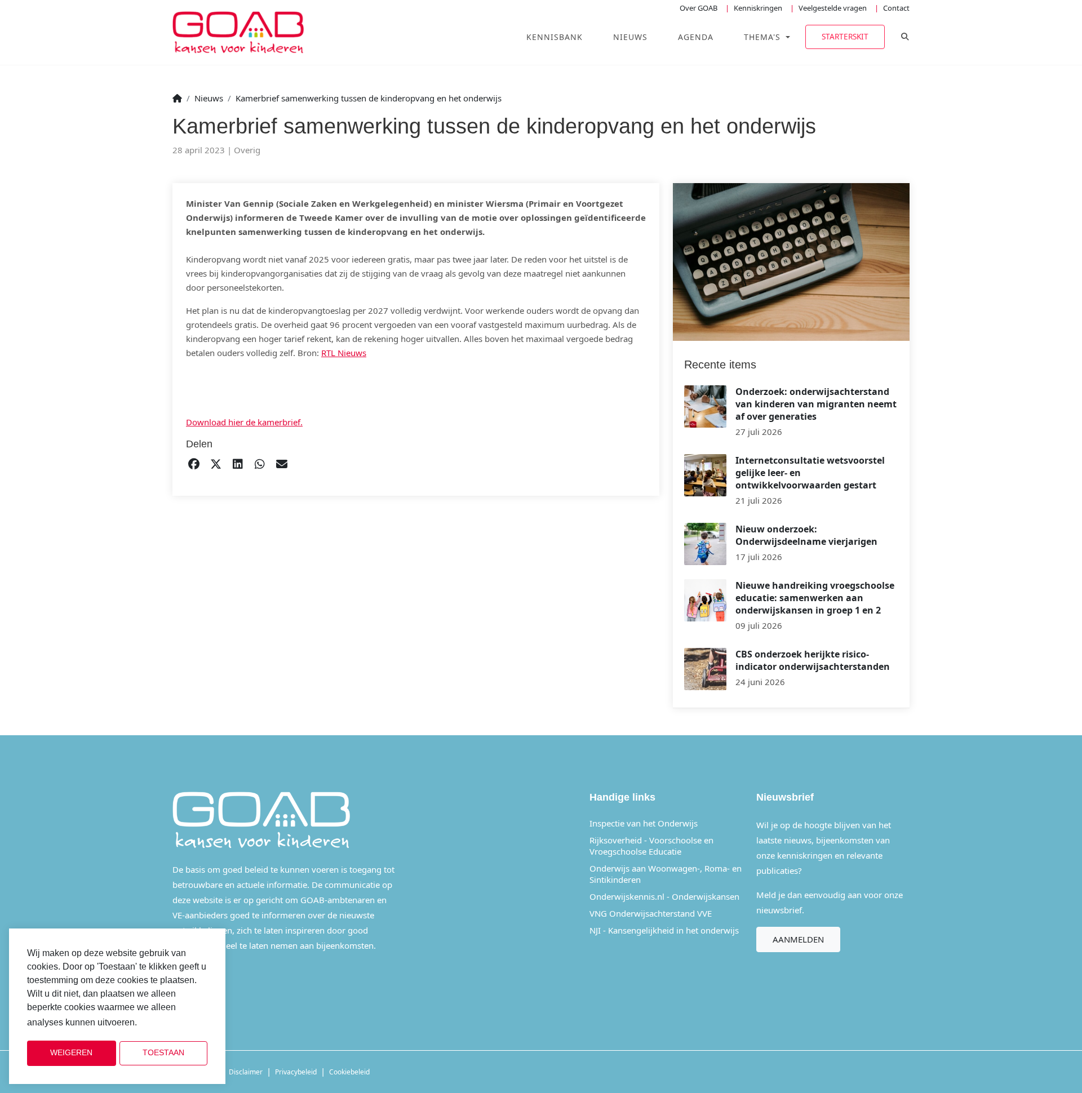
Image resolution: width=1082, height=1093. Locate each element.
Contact (896, 8)
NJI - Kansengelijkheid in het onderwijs (664, 930)
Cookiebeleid (349, 1072)
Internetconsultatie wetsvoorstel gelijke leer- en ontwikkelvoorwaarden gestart (810, 472)
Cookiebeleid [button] (167, 1023)
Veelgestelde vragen (833, 8)
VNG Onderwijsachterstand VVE (650, 913)
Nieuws (630, 37)
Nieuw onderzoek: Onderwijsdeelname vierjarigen (806, 535)
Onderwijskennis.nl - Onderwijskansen (664, 896)
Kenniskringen (758, 8)
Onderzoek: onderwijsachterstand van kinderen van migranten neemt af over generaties (816, 404)
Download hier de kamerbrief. (244, 422)
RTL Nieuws (343, 352)
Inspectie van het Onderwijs (643, 823)
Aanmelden (798, 939)
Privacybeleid (296, 1072)
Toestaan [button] (163, 1052)
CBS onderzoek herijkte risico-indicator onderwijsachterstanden (812, 660)
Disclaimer (246, 1072)
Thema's (763, 37)
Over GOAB (698, 8)
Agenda (695, 37)
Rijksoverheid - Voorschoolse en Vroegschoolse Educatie (651, 845)
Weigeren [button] (71, 1052)
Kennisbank (554, 37)
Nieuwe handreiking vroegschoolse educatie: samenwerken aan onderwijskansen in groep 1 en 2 (814, 597)
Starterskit (845, 36)
